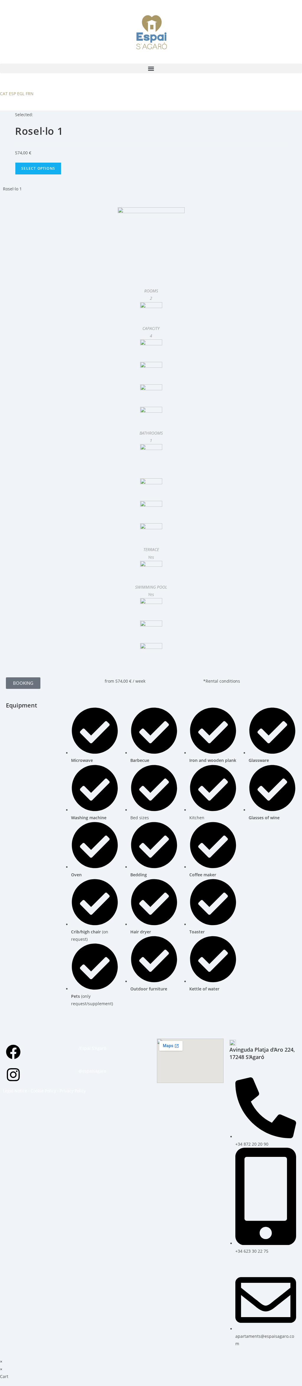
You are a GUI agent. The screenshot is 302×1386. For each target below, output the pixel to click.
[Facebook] (13, 1052)
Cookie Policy (43, 1091)
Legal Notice (15, 1091)
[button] (151, 68)
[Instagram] (13, 1074)
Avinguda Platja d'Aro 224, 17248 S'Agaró (262, 1053)
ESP (12, 93)
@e (81, 1071)
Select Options (38, 168)
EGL (20, 93)
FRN (30, 93)
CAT (4, 93)
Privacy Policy (73, 1091)
